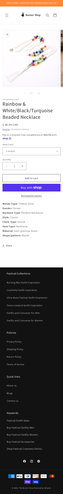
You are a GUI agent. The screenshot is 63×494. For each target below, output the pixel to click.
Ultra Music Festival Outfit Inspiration (27, 297)
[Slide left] (24, 93)
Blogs (10, 393)
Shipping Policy (15, 349)
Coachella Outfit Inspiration (22, 290)
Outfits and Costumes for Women (25, 320)
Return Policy (14, 356)
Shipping (6, 129)
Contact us (12, 400)
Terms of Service (15, 364)
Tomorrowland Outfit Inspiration (25, 305)
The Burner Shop (26, 488)
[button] (6, 15)
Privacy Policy (14, 341)
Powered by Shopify (42, 488)
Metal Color (8, 144)
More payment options (31, 195)
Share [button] (9, 245)
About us (12, 385)
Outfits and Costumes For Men (23, 312)
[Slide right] (39, 93)
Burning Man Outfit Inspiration (23, 282)
